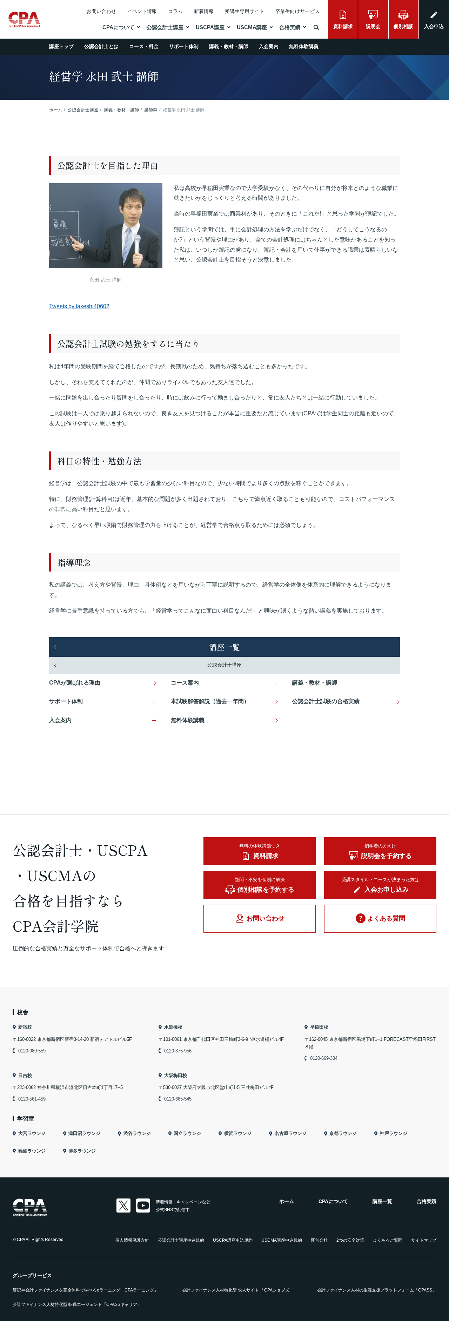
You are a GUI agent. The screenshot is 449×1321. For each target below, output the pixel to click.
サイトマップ (423, 1240)
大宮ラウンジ (32, 1133)
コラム (175, 11)
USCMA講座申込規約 (281, 1240)
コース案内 (185, 683)
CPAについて (118, 27)
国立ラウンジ (187, 1133)
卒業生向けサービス (297, 11)
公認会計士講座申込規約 (181, 1240)
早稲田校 (319, 1027)
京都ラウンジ (343, 1133)
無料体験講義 (304, 46)
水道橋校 (173, 1027)
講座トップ (61, 46)
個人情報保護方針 (132, 1240)
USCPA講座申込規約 (233, 1240)
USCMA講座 (252, 27)
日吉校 (25, 1075)
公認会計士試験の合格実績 (326, 701)
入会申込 (434, 26)
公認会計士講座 (165, 27)
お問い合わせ (101, 11)
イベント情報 (142, 11)
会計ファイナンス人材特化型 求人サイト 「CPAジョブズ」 (238, 1290)
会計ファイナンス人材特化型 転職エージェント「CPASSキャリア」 (77, 1304)
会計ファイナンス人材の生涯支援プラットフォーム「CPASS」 (376, 1290)
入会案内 (269, 46)
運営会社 (319, 1240)
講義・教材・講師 (228, 46)
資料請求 (343, 26)
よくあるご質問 (387, 1240)
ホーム (286, 1201)
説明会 (373, 26)
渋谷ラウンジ (137, 1133)
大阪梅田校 (175, 1075)
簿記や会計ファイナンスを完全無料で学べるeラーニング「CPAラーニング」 (85, 1290)
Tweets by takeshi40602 (79, 306)
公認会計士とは (101, 46)
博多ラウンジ (82, 1151)
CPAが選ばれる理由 (74, 683)
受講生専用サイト (244, 11)
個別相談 (403, 26)
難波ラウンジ (32, 1151)
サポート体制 (184, 46)
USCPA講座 (210, 27)
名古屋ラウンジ (291, 1133)
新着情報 (204, 11)
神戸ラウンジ (393, 1133)
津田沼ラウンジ (84, 1133)
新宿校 (25, 1027)
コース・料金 (144, 46)
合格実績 (289, 27)
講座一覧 (224, 646)
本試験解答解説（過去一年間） (210, 701)
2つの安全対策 (350, 1240)
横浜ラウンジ (238, 1133)
